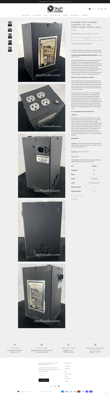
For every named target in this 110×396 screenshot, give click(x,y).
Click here (33, 350)
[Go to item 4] (10, 42)
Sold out (86, 38)
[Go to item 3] (10, 36)
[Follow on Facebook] (51, 386)
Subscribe (44, 380)
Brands (65, 15)
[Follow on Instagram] (55, 386)
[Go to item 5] (10, 49)
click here (77, 160)
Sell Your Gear (55, 15)
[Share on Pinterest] (80, 195)
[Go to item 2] (10, 30)
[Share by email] (82, 195)
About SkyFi (26, 15)
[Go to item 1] (10, 23)
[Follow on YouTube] (59, 386)
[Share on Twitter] (78, 195)
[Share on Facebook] (76, 195)
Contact (85, 15)
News (45, 15)
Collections (37, 15)
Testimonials (75, 15)
